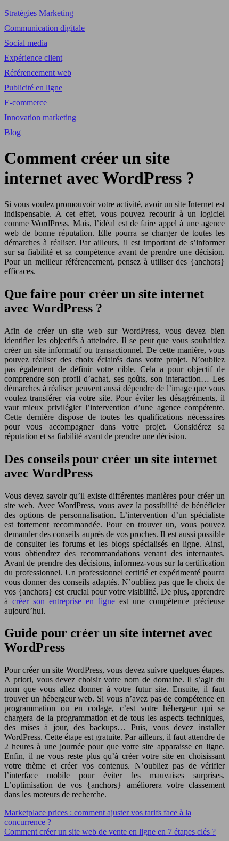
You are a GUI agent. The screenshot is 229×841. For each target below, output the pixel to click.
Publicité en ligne (33, 87)
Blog (12, 132)
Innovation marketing (40, 117)
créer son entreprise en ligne (63, 601)
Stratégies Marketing (38, 13)
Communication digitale (44, 27)
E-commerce (25, 102)
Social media (25, 42)
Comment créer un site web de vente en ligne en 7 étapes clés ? (110, 831)
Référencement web (37, 72)
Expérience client (33, 57)
